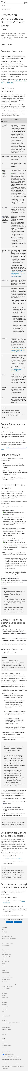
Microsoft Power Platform (6, 1029)
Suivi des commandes (5, 961)
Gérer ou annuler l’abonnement (15, 1059)
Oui (10, 922)
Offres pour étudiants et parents (7, 986)
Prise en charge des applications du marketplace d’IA (11, 1022)
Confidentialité (22, 1061)
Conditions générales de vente (16, 1064)
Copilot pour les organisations (7, 936)
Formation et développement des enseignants (10, 984)
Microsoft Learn (4, 1020)
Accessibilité (22, 1066)
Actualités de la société (6, 1043)
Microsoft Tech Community (6, 1024)
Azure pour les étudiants (6, 988)
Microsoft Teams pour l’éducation (7, 977)
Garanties (3, 965)
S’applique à (4, 29)
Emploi (3, 1040)
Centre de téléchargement (6, 954)
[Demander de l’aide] (5, 2)
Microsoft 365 (4, 940)
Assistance (3, 5)
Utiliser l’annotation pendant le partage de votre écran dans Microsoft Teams (18, 350)
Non (18, 922)
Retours (3, 959)
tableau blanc (10, 82)
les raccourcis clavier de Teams (14, 858)
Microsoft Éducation (5, 972)
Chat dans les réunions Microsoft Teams (16, 370)
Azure (3, 999)
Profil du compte (4, 952)
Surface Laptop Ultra (5, 933)
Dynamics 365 (4, 1002)
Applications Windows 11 (6, 945)
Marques (23, 1064)
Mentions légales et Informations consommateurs (10, 1061)
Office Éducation (4, 981)
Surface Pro (4, 929)
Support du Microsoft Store (6, 956)
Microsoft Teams (5, 1009)
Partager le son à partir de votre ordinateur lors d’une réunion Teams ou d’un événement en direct (17, 274)
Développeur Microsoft (6, 1018)
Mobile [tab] (10, 44)
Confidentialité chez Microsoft (7, 1045)
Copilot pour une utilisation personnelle (9, 938)
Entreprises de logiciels (6, 1031)
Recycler (3, 963)
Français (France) (7, 1051)
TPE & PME (4, 1011)
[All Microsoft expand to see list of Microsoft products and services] (2, 2)
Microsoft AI (4, 995)
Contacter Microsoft (5, 1059)
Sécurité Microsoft (5, 997)
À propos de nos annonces (6, 1066)
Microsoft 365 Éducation (6, 979)
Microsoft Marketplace (6, 1027)
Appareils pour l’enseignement (7, 974)
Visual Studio (4, 1034)
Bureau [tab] (4, 44)
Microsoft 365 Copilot (5, 1006)
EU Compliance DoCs (15, 1066)
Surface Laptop (4, 931)
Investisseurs (4, 1047)
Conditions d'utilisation (6, 1064)
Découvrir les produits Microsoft (7, 943)
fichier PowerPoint (17, 81)
